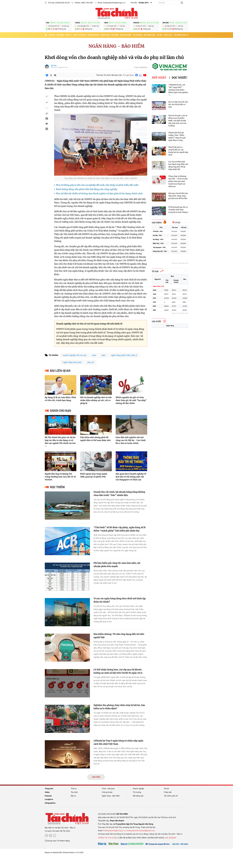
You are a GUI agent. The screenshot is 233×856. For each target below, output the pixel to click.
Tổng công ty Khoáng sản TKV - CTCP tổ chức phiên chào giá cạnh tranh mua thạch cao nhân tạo (178, 181)
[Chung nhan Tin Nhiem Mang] (57, 841)
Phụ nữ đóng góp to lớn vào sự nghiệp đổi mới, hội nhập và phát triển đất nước (97, 185)
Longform (49, 799)
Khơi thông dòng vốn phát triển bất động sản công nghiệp (86, 189)
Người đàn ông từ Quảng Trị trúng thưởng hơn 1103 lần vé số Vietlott (60, 477)
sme (94, 355)
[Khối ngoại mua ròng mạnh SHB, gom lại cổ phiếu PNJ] (96, 461)
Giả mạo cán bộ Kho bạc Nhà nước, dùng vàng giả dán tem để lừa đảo (178, 195)
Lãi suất (156, 321)
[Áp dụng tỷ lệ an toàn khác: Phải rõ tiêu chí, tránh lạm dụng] (60, 385)
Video (47, 792)
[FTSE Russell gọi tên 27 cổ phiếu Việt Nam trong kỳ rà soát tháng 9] (159, 210)
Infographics (50, 803)
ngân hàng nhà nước (72, 362)
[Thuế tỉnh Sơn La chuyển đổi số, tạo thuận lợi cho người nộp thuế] (159, 151)
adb (103, 355)
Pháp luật (168, 35)
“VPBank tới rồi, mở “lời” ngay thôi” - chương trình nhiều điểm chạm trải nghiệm (178, 88)
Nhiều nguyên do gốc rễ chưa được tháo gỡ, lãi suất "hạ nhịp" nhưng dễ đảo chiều (131, 400)
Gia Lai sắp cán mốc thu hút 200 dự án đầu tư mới (178, 104)
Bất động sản (149, 35)
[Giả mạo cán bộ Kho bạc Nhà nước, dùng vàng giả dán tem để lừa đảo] (159, 197)
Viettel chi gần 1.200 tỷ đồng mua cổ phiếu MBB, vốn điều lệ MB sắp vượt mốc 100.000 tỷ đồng (177, 120)
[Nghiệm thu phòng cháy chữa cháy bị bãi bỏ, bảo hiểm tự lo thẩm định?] (67, 719)
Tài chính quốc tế (181, 35)
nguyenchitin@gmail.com (59, 67)
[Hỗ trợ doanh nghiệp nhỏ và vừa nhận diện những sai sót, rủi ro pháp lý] (96, 385)
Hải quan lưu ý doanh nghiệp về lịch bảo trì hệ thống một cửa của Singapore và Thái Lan (131, 477)
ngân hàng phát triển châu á (124, 355)
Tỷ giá (155, 271)
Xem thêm (96, 777)
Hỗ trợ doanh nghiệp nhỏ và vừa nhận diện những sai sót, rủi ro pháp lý (96, 400)
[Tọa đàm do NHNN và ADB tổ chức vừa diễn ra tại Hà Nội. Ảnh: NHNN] (100, 174)
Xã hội (159, 35)
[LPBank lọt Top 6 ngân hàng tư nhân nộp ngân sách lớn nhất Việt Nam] (67, 754)
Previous (185, 222)
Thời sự (52, 35)
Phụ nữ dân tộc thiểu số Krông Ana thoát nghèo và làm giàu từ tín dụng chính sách (99, 193)
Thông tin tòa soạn (107, 838)
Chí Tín (53, 65)
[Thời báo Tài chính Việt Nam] (116, 13)
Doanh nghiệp (125, 35)
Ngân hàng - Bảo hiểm (109, 35)
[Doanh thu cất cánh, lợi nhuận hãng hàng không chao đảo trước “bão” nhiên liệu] (67, 505)
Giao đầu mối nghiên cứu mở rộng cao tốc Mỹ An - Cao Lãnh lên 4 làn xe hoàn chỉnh (131, 440)
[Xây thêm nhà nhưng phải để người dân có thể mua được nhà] (96, 425)
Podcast (48, 796)
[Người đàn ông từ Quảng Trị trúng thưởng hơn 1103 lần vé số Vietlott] (60, 461)
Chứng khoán (93, 35)
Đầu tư (68, 35)
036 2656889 (170, 838)
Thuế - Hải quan (79, 35)
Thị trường (137, 35)
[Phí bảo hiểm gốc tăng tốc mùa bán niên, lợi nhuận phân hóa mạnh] (67, 577)
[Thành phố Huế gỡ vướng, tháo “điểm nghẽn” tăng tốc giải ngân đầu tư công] (159, 136)
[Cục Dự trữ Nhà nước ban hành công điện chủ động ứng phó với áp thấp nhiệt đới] (159, 165)
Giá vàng (157, 222)
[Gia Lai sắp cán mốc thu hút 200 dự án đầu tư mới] (159, 105)
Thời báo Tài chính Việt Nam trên (109, 75)
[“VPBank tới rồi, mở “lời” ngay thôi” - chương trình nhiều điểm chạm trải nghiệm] (159, 88)
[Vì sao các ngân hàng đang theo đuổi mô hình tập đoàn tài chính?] (67, 612)
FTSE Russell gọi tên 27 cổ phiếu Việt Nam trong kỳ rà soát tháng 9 (178, 209)
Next (187, 222)
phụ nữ (90, 362)
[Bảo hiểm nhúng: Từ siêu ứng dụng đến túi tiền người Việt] (67, 648)
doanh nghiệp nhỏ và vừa (74, 355)
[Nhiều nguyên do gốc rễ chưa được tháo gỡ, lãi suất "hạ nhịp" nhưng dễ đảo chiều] (131, 385)
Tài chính (60, 35)
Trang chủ (49, 788)
